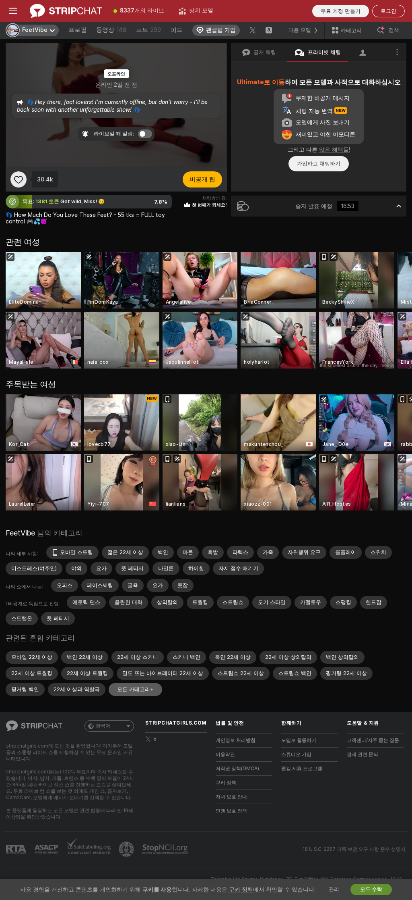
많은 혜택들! (334, 149)
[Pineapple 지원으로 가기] (127, 849)
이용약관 (225, 754)
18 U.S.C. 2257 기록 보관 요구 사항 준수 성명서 (354, 849)
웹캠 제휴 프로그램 (301, 768)
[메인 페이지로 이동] (66, 11)
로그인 (388, 11)
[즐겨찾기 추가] (18, 179)
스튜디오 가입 (296, 754)
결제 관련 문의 (362, 754)
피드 (177, 29)
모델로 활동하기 (298, 740)
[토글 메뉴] (13, 11)
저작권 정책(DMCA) (237, 768)
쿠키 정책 (226, 782)
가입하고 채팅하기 (318, 163)
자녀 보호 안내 (231, 797)
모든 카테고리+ (135, 689)
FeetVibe (20, 533)
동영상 (111, 29)
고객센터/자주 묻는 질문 (373, 740)
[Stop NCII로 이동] (166, 849)
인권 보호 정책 (231, 811)
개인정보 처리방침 (235, 740)
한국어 (103, 726)
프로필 (77, 29)
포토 (148, 29)
